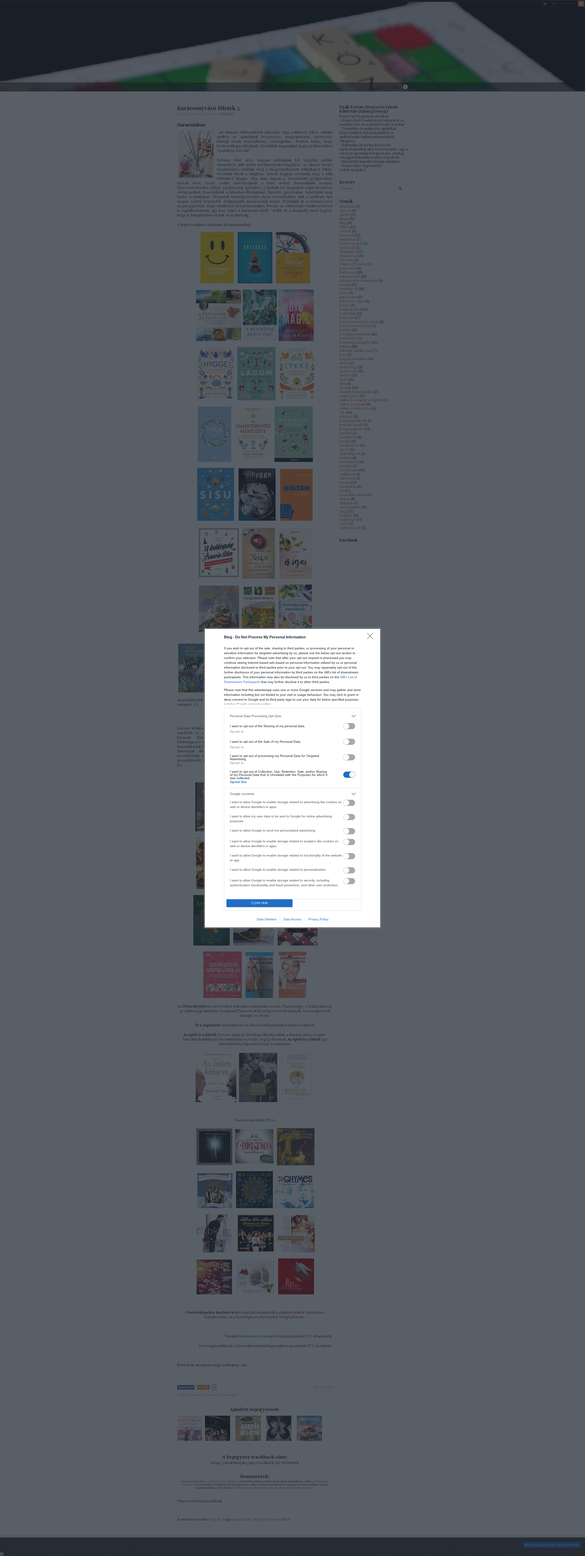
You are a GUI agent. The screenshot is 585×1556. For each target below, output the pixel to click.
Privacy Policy (318, 919)
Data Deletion (267, 919)
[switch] (349, 726)
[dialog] (292, 778)
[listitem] (292, 716)
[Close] (371, 637)
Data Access (292, 919)
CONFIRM (259, 903)
